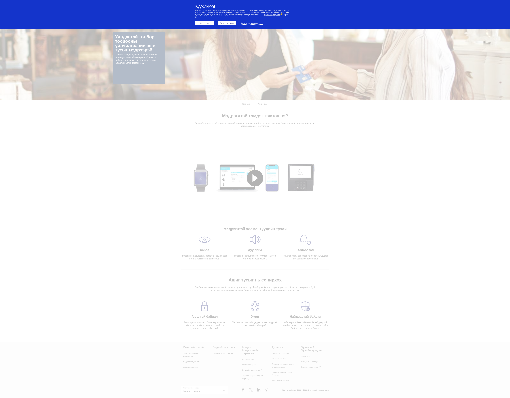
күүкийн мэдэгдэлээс (272, 15)
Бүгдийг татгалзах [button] (227, 23)
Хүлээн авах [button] (204, 23)
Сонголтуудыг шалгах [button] (249, 23)
